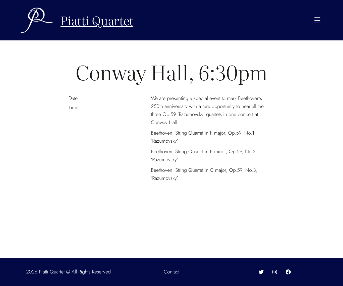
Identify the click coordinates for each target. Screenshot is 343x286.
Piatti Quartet (97, 20)
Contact (171, 271)
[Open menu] (317, 20)
